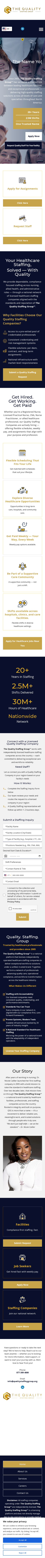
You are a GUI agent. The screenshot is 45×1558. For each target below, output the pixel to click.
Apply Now (33, 143)
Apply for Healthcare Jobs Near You (22, 651)
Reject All (22, 1553)
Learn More (22, 1334)
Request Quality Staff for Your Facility (23, 153)
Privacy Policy (13, 909)
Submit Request (22, 1250)
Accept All (22, 1540)
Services (22, 1486)
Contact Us (22, 1500)
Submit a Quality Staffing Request (22, 382)
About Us (22, 1479)
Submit (22, 924)
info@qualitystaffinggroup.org (22, 1389)
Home (22, 1471)
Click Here (22, 210)
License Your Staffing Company (22, 1058)
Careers (23, 1493)
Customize (22, 1546)
